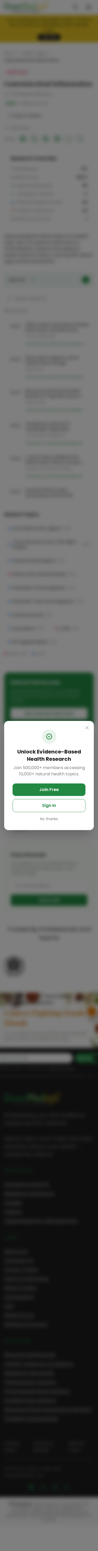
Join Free (49, 790)
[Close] (87, 727)
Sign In (49, 805)
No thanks (49, 818)
